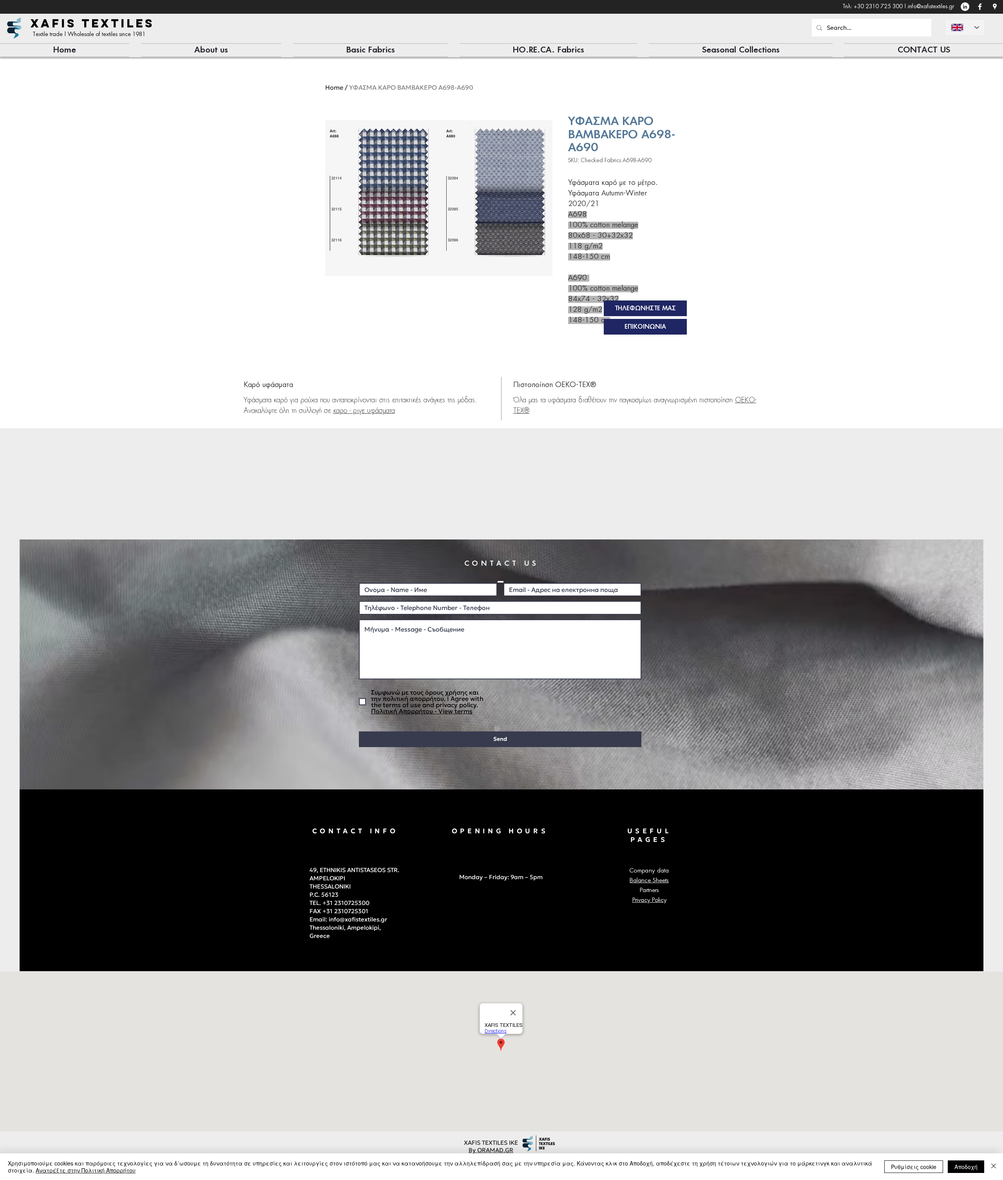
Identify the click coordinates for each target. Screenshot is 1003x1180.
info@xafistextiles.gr (931, 6)
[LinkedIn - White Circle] (965, 6)
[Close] (993, 1167)
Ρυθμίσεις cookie (913, 1167)
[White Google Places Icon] (994, 6)
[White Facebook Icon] (980, 6)
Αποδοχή (966, 1167)
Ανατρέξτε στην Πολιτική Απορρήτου (86, 1170)
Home (334, 87)
